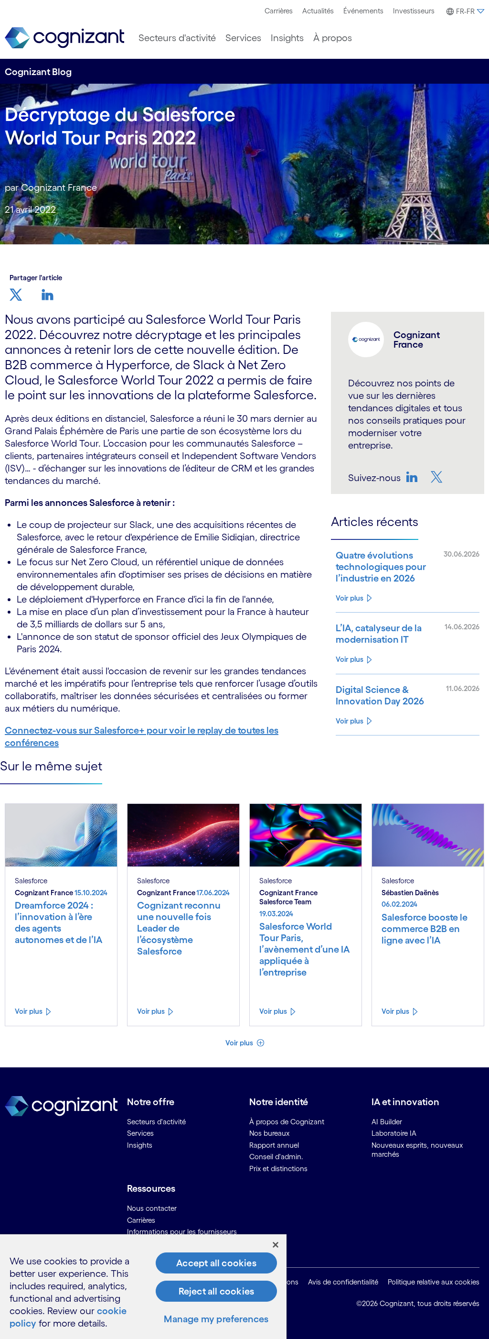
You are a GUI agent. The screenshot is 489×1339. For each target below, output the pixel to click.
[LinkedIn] (413, 477)
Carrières (279, 11)
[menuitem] (279, 11)
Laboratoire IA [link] (394, 1133)
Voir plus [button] (240, 1043)
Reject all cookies (217, 1291)
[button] (464, 11)
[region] (143, 1286)
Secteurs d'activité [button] (177, 38)
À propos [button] (332, 38)
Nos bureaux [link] (269, 1133)
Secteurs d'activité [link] (156, 1122)
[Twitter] (437, 477)
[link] (64, 38)
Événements (363, 11)
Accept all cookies (216, 1263)
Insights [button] (287, 38)
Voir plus (349, 598)
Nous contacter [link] (152, 1208)
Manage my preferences (216, 1319)
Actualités (318, 11)
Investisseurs (414, 11)
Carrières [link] (141, 1220)
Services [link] (140, 1133)
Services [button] (243, 38)
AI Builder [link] (387, 1122)
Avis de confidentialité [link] (343, 1282)
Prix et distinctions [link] (278, 1168)
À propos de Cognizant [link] (286, 1122)
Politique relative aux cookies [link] (433, 1282)
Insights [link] (139, 1145)
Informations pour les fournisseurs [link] (182, 1232)
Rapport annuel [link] (274, 1145)
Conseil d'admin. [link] (276, 1156)
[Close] (275, 1245)
